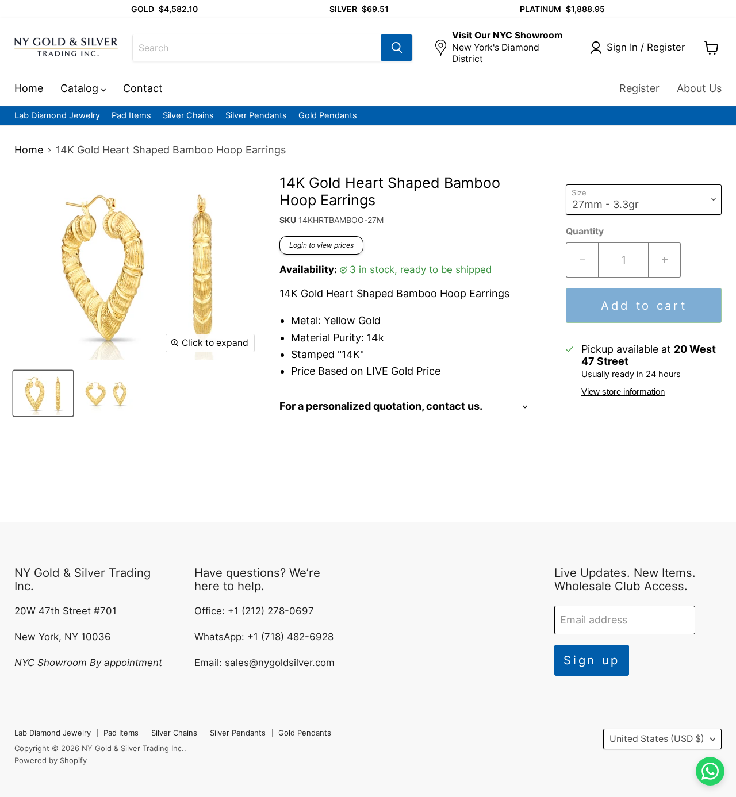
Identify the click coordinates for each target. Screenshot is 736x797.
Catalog (80, 88)
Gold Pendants (327, 116)
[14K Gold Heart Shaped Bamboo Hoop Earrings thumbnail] (43, 393)
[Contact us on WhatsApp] (710, 771)
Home (28, 88)
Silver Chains (188, 116)
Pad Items (131, 116)
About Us (699, 88)
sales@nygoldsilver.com (280, 662)
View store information (623, 391)
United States (657, 738)
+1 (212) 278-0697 (271, 611)
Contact (143, 88)
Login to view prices (321, 245)
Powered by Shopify (50, 760)
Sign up (592, 660)
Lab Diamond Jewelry (57, 116)
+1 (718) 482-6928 (290, 636)
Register (639, 88)
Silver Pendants (256, 116)
